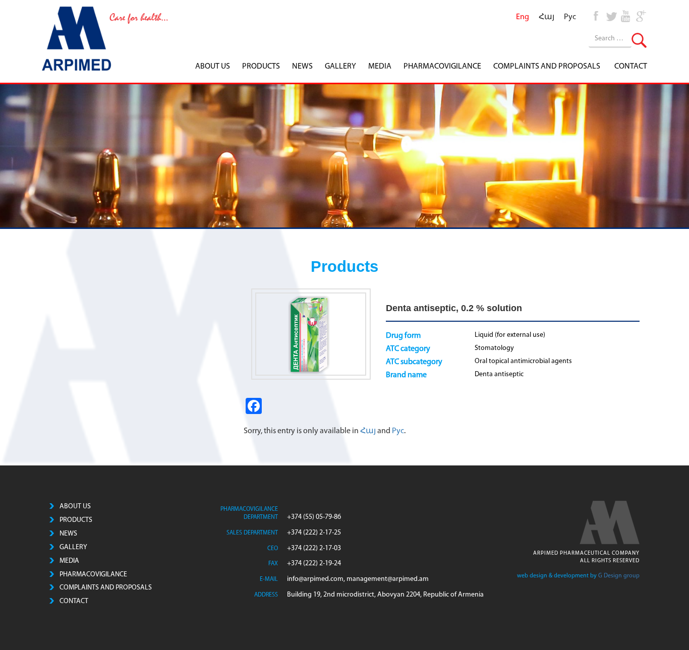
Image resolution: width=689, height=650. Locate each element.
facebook (596, 15)
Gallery (340, 67)
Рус (398, 431)
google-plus (640, 15)
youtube (626, 15)
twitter (611, 15)
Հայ (368, 431)
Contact (630, 67)
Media (379, 67)
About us (212, 67)
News (302, 67)
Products (261, 67)
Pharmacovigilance (442, 67)
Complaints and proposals (546, 67)
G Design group (619, 576)
